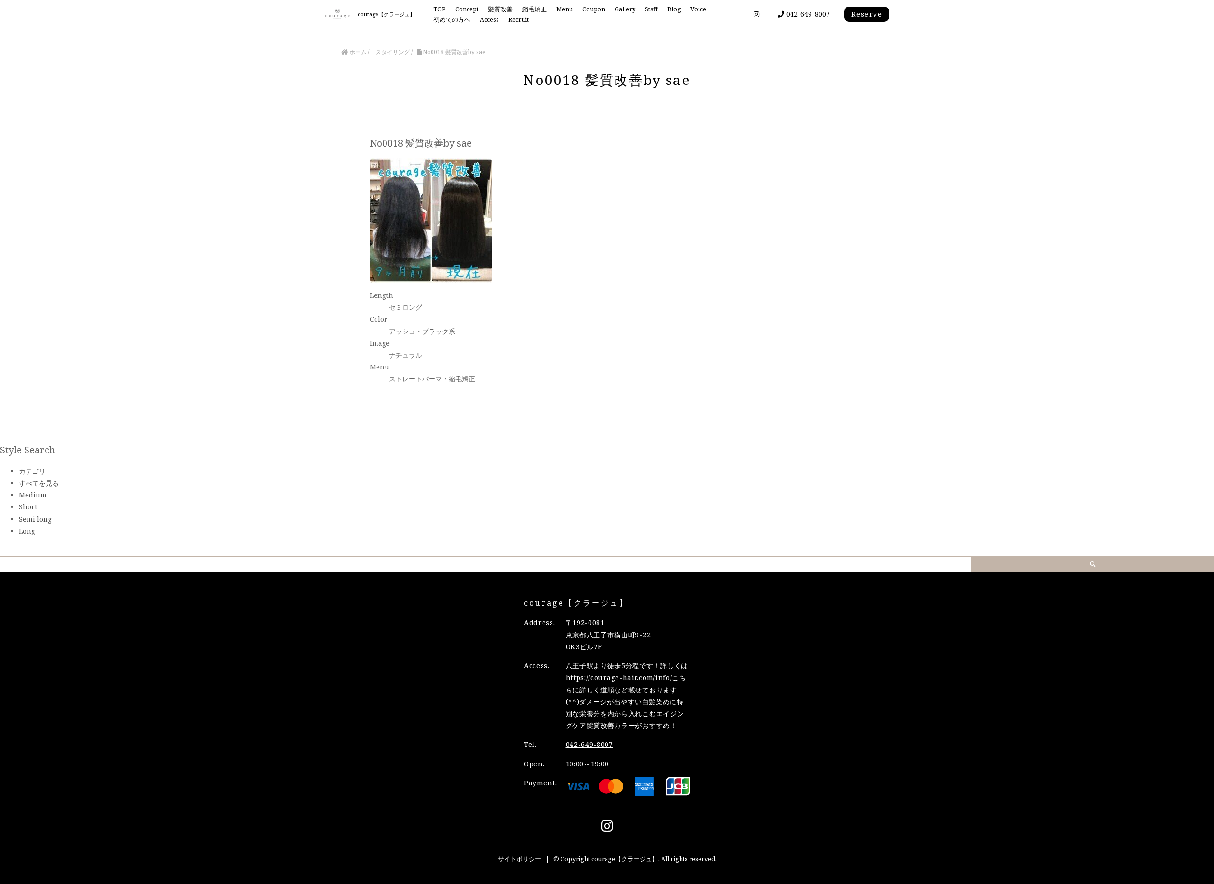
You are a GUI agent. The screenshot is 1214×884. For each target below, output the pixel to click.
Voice (698, 9)
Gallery (625, 9)
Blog (674, 9)
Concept (466, 9)
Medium (32, 494)
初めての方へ (451, 20)
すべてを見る (39, 483)
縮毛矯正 (534, 9)
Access (489, 20)
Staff (651, 9)
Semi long (35, 519)
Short (28, 506)
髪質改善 (500, 9)
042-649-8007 (807, 13)
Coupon (593, 9)
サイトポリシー (519, 859)
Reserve (866, 13)
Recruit (518, 20)
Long (27, 530)
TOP (439, 9)
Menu (564, 9)
